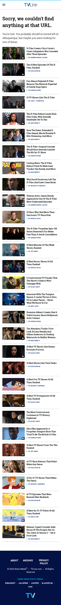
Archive (28, 560)
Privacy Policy (44, 562)
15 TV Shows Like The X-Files (41, 97)
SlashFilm (47, 583)
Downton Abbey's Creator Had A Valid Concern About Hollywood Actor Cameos (42, 315)
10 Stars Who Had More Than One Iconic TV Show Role (40, 214)
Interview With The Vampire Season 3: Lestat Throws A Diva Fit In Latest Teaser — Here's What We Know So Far (42, 298)
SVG (30, 586)
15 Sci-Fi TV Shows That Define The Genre (41, 479)
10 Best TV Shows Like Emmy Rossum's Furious (41, 348)
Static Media (20, 569)
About (14, 560)
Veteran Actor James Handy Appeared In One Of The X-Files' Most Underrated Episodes (42, 198)
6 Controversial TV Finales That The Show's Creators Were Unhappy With (42, 280)
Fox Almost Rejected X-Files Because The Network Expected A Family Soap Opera (42, 84)
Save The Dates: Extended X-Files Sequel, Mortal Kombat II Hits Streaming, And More (41, 133)
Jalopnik (23, 583)
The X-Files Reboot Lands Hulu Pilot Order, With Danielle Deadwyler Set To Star (42, 116)
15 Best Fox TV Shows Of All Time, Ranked (40, 381)
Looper (35, 583)
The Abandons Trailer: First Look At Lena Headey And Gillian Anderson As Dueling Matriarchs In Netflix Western (41, 333)
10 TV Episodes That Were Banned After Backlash (39, 496)
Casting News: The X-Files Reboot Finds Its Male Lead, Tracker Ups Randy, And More (41, 166)
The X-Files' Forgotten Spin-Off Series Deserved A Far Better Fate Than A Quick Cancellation (42, 231)
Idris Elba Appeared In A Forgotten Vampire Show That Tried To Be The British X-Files (41, 431)
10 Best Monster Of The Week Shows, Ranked (40, 246)
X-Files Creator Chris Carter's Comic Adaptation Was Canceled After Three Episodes (42, 51)
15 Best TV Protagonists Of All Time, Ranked (41, 397)
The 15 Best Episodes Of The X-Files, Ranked (41, 66)
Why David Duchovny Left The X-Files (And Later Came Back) (41, 181)
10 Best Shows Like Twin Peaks (42, 363)
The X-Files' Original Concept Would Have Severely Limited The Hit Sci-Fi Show (41, 149)
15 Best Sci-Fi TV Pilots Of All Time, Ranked (40, 512)
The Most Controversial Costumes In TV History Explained (38, 415)
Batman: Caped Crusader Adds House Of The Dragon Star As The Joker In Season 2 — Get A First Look (41, 531)
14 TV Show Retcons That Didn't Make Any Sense (42, 463)
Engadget (10, 583)
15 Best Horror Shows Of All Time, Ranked (40, 263)
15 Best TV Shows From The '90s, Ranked (42, 446)
